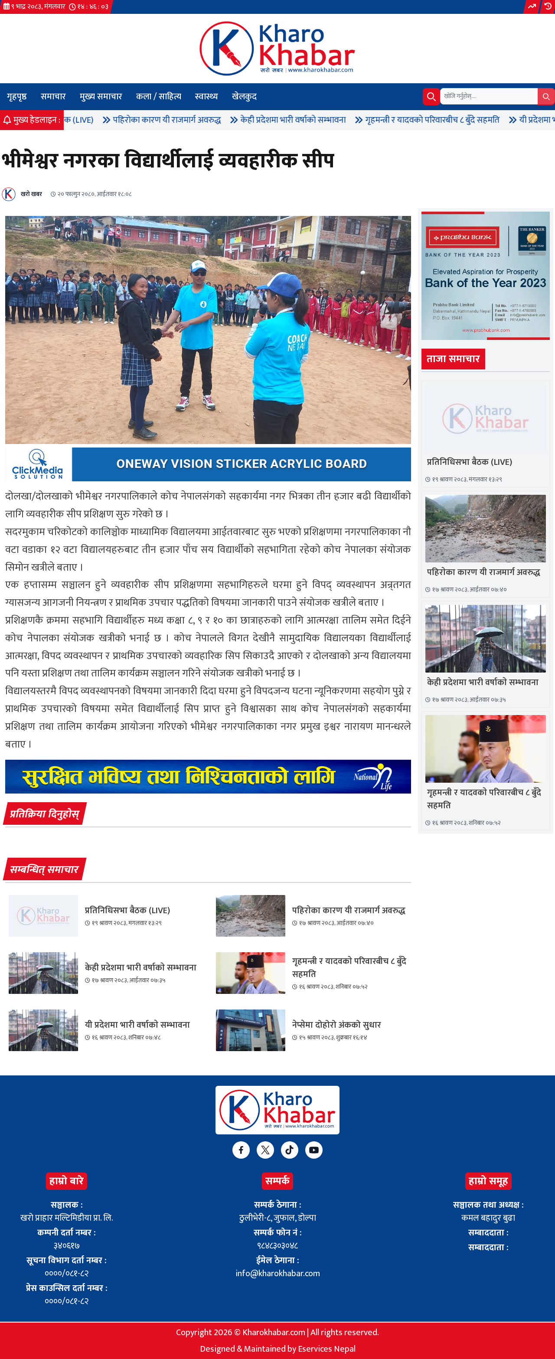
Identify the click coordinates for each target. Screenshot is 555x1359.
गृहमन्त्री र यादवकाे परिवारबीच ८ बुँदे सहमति (383, 120)
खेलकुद (244, 96)
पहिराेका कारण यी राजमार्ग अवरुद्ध (117, 120)
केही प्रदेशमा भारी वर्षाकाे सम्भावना (243, 120)
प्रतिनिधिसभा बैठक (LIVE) (127, 910)
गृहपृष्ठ (17, 96)
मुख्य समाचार (101, 96)
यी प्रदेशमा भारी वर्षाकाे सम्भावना (137, 1025)
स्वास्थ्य (206, 96)
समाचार (53, 96)
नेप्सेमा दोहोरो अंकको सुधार (336, 1025)
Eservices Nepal (327, 1349)
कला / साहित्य (158, 96)
